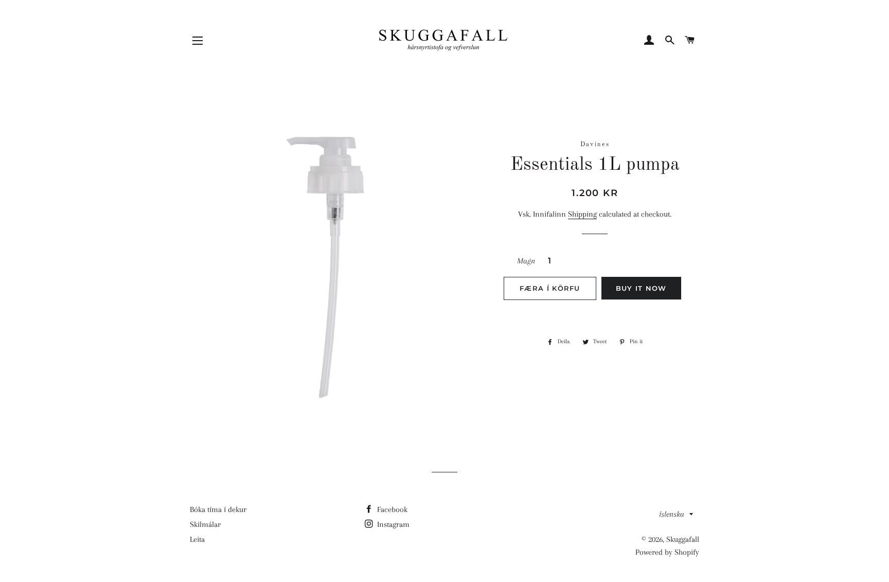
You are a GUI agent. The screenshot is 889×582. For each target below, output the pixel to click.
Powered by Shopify (667, 552)
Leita (197, 539)
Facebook (391, 509)
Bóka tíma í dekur (218, 509)
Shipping (582, 214)
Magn (526, 261)
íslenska (671, 514)
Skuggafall (682, 539)
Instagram (392, 524)
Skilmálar (205, 524)
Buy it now (641, 288)
